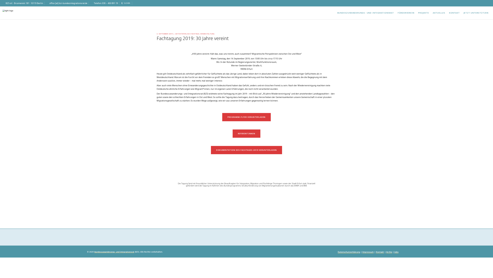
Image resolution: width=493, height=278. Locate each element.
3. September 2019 (165, 34)
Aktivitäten (181, 34)
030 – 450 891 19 (110, 3)
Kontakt (380, 252)
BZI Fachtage (193, 34)
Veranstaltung (207, 34)
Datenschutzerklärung (349, 252)
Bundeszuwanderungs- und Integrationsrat (114, 252)
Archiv (389, 252)
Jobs (396, 252)
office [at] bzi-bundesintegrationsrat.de (68, 3)
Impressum (368, 252)
